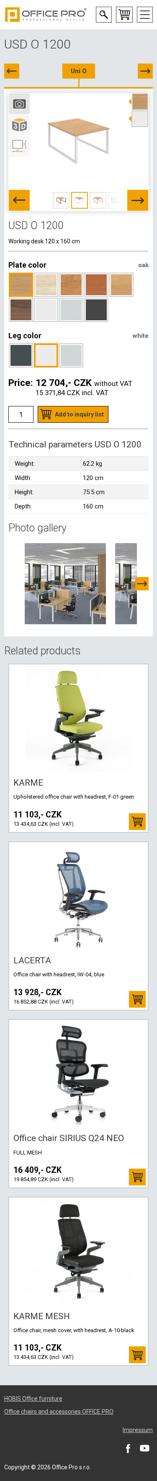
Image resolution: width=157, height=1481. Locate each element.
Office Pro (46, 14)
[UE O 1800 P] (11, 71)
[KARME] (78, 718)
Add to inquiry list (79, 414)
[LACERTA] (78, 896)
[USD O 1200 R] (145, 71)
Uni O (79, 71)
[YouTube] (144, 1448)
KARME (28, 783)
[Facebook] (127, 1448)
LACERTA (32, 960)
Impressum (138, 1430)
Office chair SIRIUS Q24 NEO (68, 1138)
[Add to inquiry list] (137, 821)
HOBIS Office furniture (33, 1398)
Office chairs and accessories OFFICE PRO (58, 1411)
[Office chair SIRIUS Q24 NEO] (78, 1074)
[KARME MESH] (78, 1252)
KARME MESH (41, 1316)
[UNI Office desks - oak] (65, 583)
